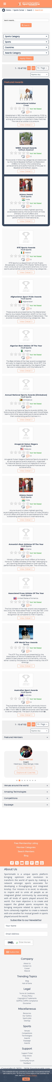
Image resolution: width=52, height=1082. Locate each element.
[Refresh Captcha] (17, 943)
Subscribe (14, 952)
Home (8, 10)
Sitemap (27, 1021)
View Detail (25, 125)
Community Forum (27, 1060)
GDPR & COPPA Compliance (27, 1001)
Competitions (27, 1033)
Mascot (27, 971)
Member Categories (26, 847)
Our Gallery (27, 1016)
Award (29, 10)
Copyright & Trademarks (27, 998)
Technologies (27, 1035)
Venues (27, 1031)
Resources (27, 1013)
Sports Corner (18, 10)
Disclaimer (27, 1003)
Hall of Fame (27, 983)
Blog (26, 855)
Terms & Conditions (27, 993)
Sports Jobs (27, 1018)
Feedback (27, 1063)
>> (33, 68)
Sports (8, 42)
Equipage (27, 1040)
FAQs (27, 1058)
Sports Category (12, 36)
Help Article (27, 1056)
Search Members (26, 851)
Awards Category (13, 53)
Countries (9, 47)
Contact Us (27, 966)
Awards (27, 1038)
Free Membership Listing (26, 843)
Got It (26, 1079)
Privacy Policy (31, 1075)
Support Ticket (27, 1053)
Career (27, 968)
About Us (27, 963)
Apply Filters (25, 58)
